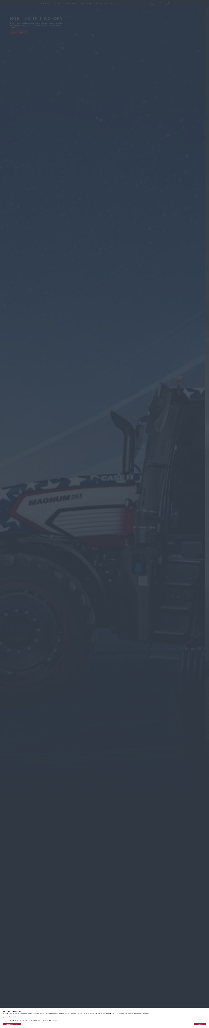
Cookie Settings (11, 1024)
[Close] (205, 1011)
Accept (200, 1024)
